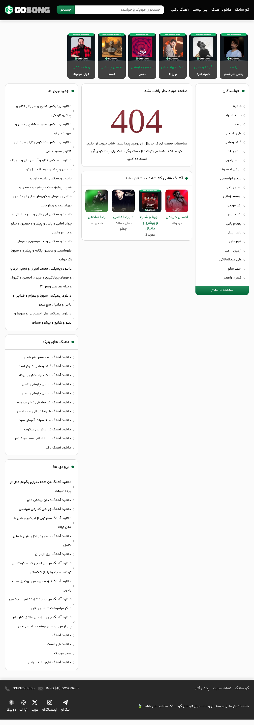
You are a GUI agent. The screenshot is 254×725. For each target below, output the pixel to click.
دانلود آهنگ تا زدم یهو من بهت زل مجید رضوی (41, 586)
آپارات (23, 709)
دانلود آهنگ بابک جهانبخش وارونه (45, 375)
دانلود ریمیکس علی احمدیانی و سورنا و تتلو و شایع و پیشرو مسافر (42, 318)
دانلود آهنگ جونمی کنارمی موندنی (45, 509)
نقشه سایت (222, 688)
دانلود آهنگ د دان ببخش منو (49, 500)
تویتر (34, 709)
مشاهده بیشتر (222, 290)
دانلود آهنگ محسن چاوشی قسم (46, 393)
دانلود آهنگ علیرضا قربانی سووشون (44, 411)
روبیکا (11, 709)
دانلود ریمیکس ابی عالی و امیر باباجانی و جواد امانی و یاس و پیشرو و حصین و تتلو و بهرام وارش (41, 223)
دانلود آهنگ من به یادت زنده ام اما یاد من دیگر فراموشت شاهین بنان (40, 604)
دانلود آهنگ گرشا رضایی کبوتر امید (45, 366)
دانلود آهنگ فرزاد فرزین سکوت (47, 429)
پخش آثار (202, 688)
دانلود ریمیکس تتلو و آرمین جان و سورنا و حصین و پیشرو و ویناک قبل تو (40, 165)
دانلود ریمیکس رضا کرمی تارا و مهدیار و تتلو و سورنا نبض (42, 147)
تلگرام (65, 709)
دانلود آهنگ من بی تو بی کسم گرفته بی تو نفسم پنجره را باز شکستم (41, 568)
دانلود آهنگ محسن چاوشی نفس (46, 384)
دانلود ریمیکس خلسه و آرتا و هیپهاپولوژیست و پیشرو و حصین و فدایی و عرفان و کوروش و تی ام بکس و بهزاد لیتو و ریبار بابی (42, 192)
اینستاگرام (49, 709)
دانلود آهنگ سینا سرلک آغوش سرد (45, 420)
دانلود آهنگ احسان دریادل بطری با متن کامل (42, 541)
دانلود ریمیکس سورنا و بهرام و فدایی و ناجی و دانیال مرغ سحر (42, 300)
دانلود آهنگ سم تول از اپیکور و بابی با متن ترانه (42, 523)
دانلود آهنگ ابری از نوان (53, 554)
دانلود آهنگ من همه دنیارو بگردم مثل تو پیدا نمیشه (40, 486)
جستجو (65, 10)
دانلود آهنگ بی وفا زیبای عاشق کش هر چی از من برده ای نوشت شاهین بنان (42, 622)
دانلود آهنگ (221, 10)
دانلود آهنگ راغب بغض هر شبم (47, 357)
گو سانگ (27, 9)
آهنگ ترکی (180, 10)
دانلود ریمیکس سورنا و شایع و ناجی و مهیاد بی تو (43, 129)
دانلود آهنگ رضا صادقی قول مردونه (44, 402)
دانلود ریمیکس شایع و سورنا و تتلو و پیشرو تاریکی (43, 111)
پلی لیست (200, 10)
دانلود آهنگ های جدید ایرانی (49, 662)
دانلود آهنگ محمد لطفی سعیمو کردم (43, 438)
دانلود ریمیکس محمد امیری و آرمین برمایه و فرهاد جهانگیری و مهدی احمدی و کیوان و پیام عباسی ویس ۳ (40, 278)
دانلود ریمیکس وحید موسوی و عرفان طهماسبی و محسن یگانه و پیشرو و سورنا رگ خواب (41, 250)
